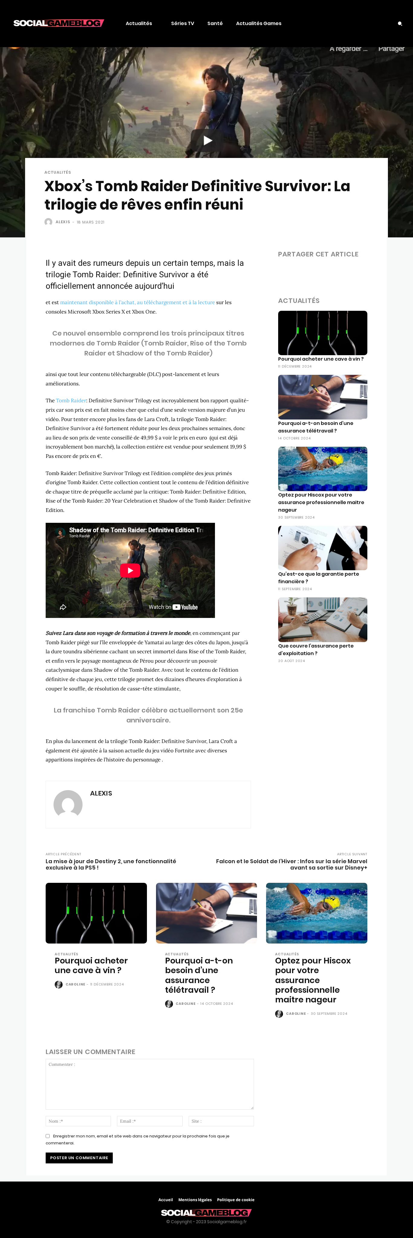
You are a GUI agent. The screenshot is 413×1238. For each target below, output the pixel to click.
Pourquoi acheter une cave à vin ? (321, 358)
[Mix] (368, 271)
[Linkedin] (312, 271)
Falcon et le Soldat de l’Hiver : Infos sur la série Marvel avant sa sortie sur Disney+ (291, 864)
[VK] (382, 271)
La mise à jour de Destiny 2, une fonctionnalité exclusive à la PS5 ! (111, 864)
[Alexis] (49, 222)
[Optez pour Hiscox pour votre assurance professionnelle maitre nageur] (322, 469)
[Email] (326, 271)
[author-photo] (59, 985)
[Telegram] (354, 271)
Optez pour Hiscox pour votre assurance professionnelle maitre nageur (321, 502)
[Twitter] (387, 23)
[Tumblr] (340, 271)
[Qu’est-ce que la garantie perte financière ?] (322, 548)
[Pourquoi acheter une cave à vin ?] (322, 333)
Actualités (57, 172)
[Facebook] (362, 23)
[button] (400, 23)
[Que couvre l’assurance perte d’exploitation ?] (322, 619)
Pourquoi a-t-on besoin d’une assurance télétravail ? (199, 975)
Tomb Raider (71, 400)
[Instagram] (375, 23)
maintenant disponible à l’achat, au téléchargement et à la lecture (137, 302)
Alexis (63, 222)
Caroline (75, 984)
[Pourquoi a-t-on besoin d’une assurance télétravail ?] (322, 397)
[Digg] (395, 271)
